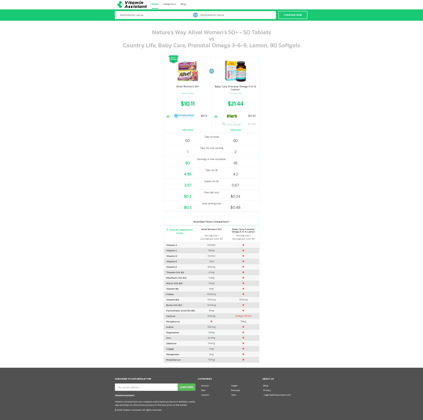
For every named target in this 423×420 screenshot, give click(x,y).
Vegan (234, 385)
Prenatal (235, 390)
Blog (183, 4)
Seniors (205, 395)
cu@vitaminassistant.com (277, 395)
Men (203, 390)
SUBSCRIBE (186, 387)
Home (155, 4)
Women (205, 385)
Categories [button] (168, 4)
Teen (233, 395)
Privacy (267, 390)
